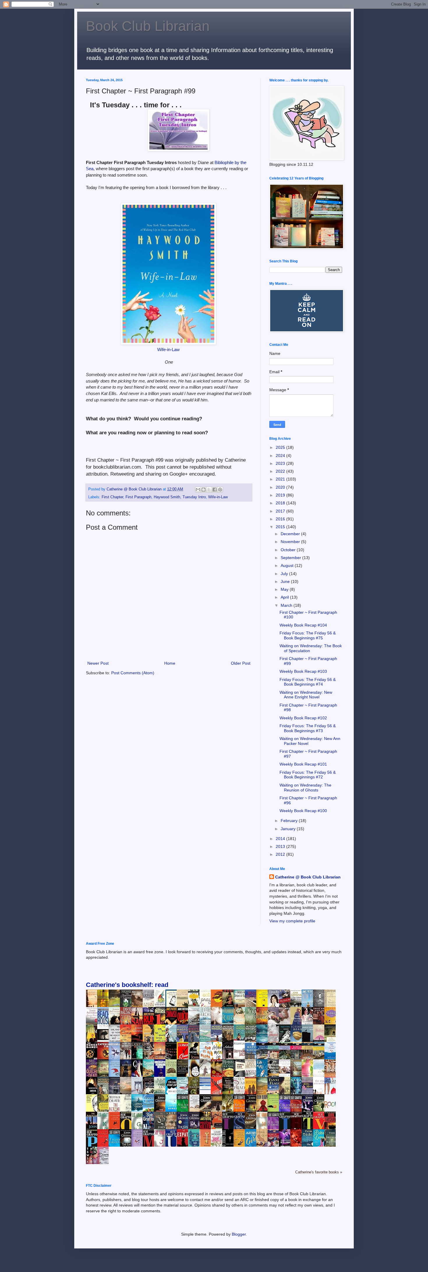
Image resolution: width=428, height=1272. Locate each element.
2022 (281, 471)
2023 (281, 463)
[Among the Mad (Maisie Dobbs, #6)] (241, 1039)
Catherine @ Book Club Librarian (308, 877)
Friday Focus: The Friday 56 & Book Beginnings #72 (308, 775)
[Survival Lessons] (206, 1088)
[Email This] (198, 489)
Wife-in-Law (168, 349)
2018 (281, 503)
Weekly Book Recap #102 (303, 718)
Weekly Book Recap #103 (303, 671)
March (287, 605)
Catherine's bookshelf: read (127, 984)
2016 (281, 519)
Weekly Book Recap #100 (303, 810)
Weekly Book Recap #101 (303, 764)
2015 (281, 526)
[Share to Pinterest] (220, 489)
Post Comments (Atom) (132, 672)
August (288, 565)
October (289, 549)
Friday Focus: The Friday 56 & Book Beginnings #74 (308, 682)
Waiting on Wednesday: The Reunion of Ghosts (305, 787)
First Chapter (112, 497)
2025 (281, 447)
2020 (281, 487)
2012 (281, 854)
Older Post (240, 663)
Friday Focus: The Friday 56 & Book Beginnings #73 (308, 728)
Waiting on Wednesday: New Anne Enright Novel (306, 695)
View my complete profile (292, 921)
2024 (281, 455)
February (290, 820)
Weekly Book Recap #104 (303, 625)
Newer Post (98, 663)
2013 (281, 846)
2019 (281, 495)
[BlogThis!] (203, 489)
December (291, 533)
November (291, 541)
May (285, 589)
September (291, 557)
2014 (281, 838)
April (285, 597)
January (289, 828)
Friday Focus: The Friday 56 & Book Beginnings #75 (308, 635)
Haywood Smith (167, 497)
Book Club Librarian (148, 26)
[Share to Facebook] (214, 489)
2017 (281, 511)
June (286, 581)
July (285, 573)
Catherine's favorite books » (318, 1172)
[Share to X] (209, 489)
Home (169, 663)
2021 (281, 479)
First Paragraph (138, 497)
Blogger (239, 1234)
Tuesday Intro (194, 497)
